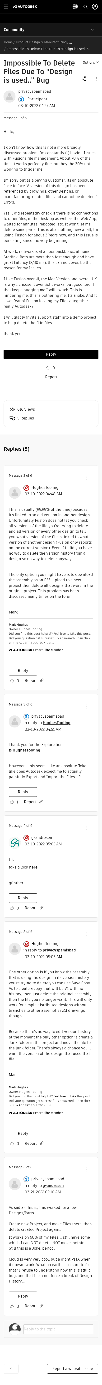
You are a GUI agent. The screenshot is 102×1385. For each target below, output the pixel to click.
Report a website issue (72, 1368)
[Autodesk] (25, 7)
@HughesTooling (24, 750)
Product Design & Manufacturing (41, 42)
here (33, 867)
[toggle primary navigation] (9, 7)
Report (51, 377)
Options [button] (89, 62)
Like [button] (48, 367)
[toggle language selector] (75, 7)
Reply (51, 354)
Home (8, 42)
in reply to (46, 723)
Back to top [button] (11, 1368)
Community (14, 29)
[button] (96, 78)
